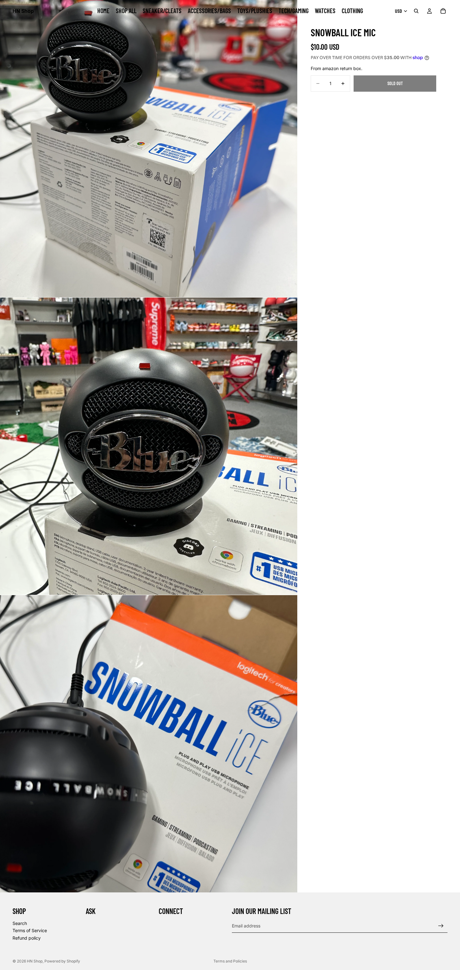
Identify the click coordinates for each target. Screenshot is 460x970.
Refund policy (27, 938)
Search (20, 923)
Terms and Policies (230, 961)
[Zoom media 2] (148, 446)
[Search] (416, 11)
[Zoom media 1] (148, 148)
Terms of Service (30, 930)
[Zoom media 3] (148, 743)
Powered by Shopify (62, 961)
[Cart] (443, 11)
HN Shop (35, 961)
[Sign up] (440, 925)
